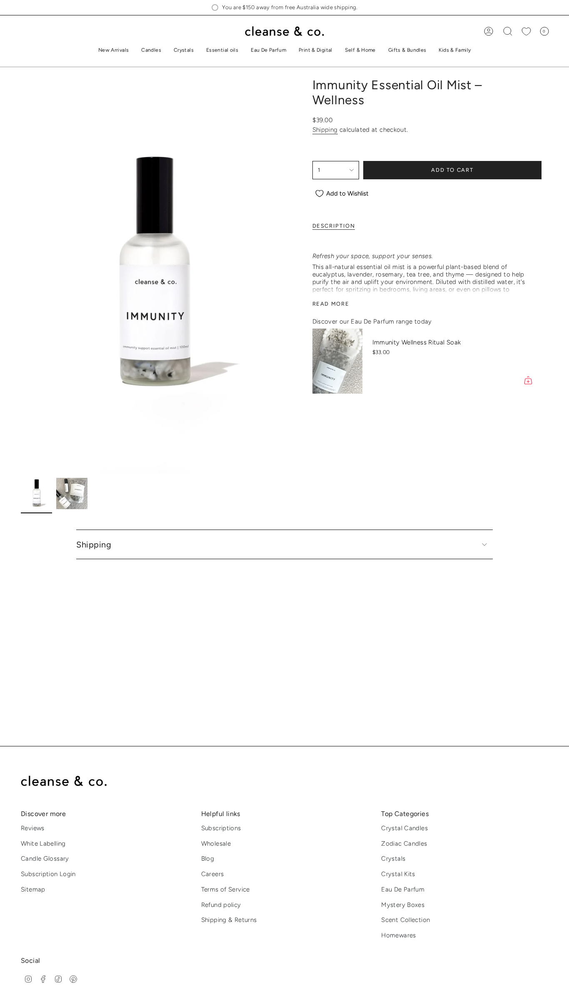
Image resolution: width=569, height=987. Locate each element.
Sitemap (33, 889)
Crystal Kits (398, 874)
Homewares (398, 935)
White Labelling (43, 843)
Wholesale (216, 843)
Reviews (33, 828)
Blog (208, 858)
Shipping (325, 129)
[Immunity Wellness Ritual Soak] (337, 361)
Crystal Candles (404, 828)
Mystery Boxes (402, 905)
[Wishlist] (526, 31)
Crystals (393, 858)
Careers (212, 874)
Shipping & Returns (229, 920)
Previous (20, 275)
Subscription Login (48, 874)
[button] (151, 50)
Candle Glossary (45, 858)
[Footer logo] (70, 781)
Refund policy (221, 905)
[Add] (528, 380)
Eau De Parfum (402, 889)
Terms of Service (225, 889)
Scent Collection (405, 920)
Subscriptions (221, 828)
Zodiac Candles (404, 843)
